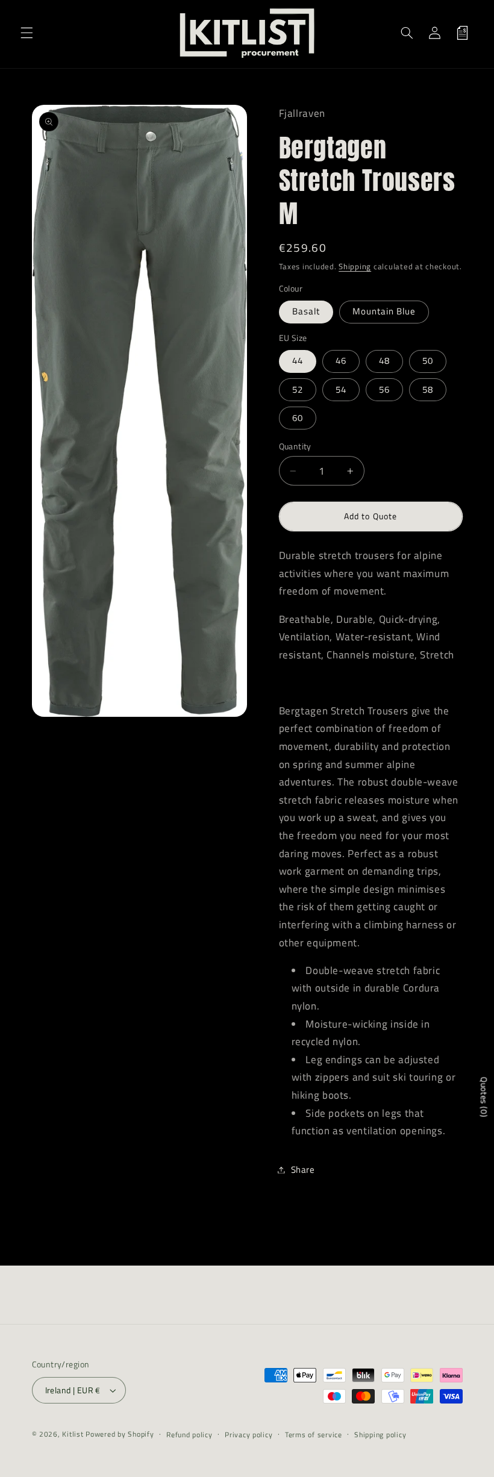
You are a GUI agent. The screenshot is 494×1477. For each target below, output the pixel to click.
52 (297, 389)
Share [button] (303, 1169)
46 (341, 360)
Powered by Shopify (120, 1434)
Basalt (306, 311)
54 (341, 389)
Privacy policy (248, 1434)
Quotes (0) (484, 1097)
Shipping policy (380, 1434)
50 (427, 360)
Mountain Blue (384, 311)
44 (297, 360)
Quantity (295, 446)
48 (384, 360)
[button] (26, 32)
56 (384, 389)
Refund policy (189, 1434)
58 (427, 389)
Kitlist (74, 1434)
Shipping (355, 266)
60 (297, 418)
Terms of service (313, 1434)
